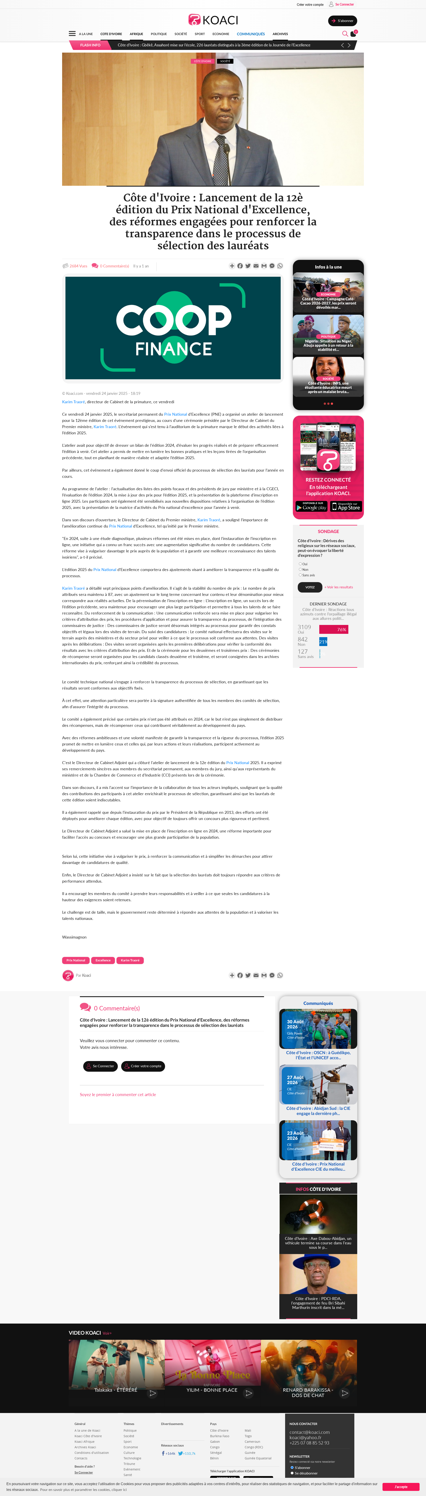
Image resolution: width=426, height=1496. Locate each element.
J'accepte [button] (401, 1487)
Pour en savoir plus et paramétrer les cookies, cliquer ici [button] (83, 1489)
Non (305, 569)
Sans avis (308, 575)
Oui (304, 564)
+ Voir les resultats (338, 587)
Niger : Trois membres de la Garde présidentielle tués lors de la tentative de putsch (185, 45)
